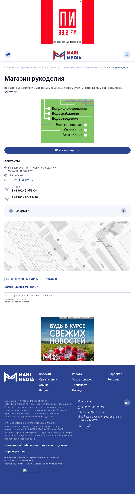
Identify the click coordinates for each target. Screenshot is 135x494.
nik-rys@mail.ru (17, 175)
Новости (45, 374)
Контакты (85, 401)
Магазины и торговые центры (22, 278)
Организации (48, 379)
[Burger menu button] (7, 54)
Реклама (113, 379)
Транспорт (79, 385)
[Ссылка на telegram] (88, 426)
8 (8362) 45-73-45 (92, 407)
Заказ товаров (82, 379)
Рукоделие (51, 278)
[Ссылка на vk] (80, 426)
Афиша (44, 385)
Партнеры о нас (15, 451)
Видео (43, 390)
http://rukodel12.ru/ (21, 180)
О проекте (114, 374)
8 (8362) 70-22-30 (24, 197)
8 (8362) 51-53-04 (24, 190)
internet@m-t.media (93, 412)
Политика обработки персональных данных (36, 445)
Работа (77, 374)
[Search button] (127, 54)
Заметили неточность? (21, 287)
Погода (77, 390)
